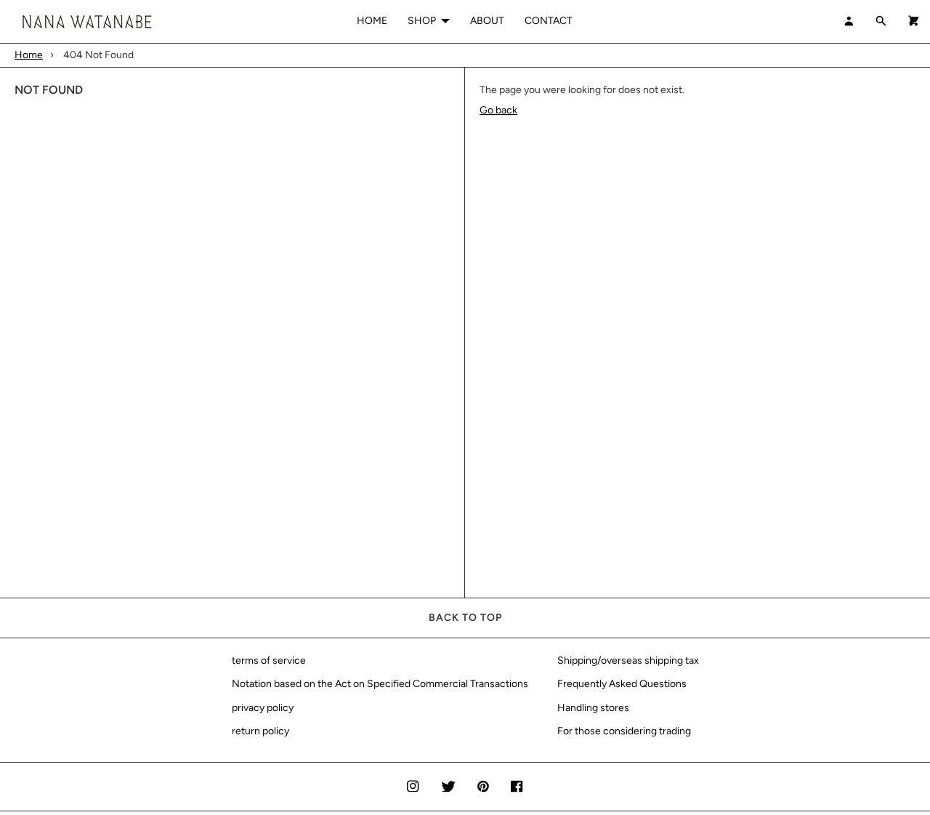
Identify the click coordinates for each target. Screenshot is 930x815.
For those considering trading (624, 731)
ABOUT (487, 21)
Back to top (465, 617)
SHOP (422, 21)
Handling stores (593, 708)
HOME (372, 21)
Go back (498, 110)
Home (29, 55)
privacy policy (263, 708)
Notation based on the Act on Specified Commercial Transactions (380, 684)
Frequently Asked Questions (622, 684)
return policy (260, 731)
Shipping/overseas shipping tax (628, 660)
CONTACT (549, 21)
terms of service (269, 660)
